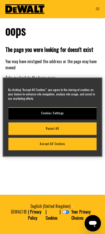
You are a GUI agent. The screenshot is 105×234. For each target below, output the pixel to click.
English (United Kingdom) (51, 206)
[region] (52, 117)
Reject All (52, 128)
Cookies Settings (52, 113)
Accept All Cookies (52, 144)
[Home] (25, 9)
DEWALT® (19, 212)
